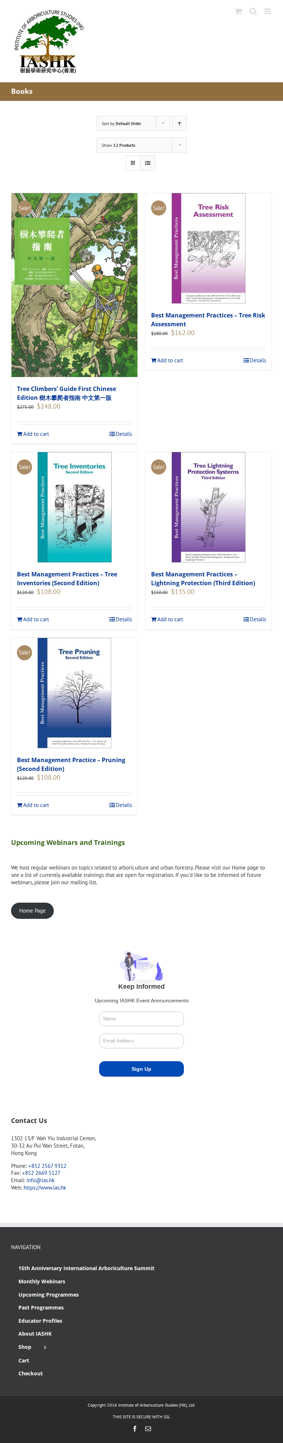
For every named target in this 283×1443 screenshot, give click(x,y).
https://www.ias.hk (45, 1187)
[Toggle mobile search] (253, 11)
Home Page (32, 910)
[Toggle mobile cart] (238, 11)
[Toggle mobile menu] (268, 11)
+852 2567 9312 (47, 1165)
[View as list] (147, 163)
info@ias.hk (41, 1180)
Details (124, 433)
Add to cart (36, 433)
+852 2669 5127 (41, 1172)
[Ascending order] (179, 123)
